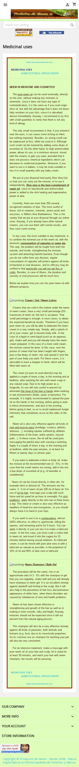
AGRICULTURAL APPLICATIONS (40, 73)
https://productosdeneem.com (39, 62)
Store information (18, 736)
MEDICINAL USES (21, 672)
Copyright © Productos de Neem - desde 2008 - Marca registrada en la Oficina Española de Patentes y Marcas (39, 760)
